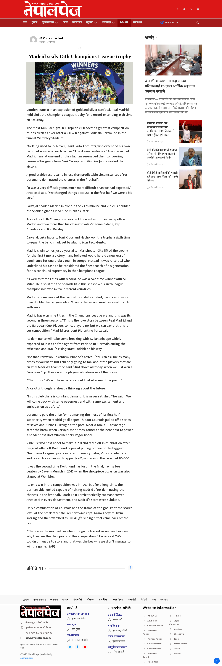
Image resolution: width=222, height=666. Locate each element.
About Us (152, 616)
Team (176, 639)
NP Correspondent (51, 38)
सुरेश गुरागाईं (118, 652)
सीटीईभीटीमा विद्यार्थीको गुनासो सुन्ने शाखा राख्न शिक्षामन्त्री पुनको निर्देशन (162, 177)
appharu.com (26, 658)
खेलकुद (90, 599)
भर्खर (149, 38)
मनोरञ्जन (77, 22)
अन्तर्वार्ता (131, 599)
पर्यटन (65, 599)
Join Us (177, 616)
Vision (177, 649)
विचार (65, 22)
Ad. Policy (152, 621)
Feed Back (152, 662)
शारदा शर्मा (117, 620)
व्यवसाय (54, 599)
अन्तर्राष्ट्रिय (106, 22)
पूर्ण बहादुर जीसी (120, 630)
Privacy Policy (154, 639)
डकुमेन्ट (89, 22)
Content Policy (155, 626)
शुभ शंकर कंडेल (78, 618)
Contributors (154, 649)
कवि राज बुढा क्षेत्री (80, 640)
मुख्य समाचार (48, 22)
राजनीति (103, 599)
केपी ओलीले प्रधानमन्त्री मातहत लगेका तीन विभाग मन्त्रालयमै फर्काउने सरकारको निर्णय (162, 154)
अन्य (153, 599)
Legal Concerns (174, 622)
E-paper (124, 22)
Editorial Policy (150, 632)
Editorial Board (150, 655)
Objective (179, 634)
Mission (178, 629)
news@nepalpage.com (38, 638)
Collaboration (154, 644)
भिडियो (143, 599)
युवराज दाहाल (119, 641)
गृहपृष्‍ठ (34, 22)
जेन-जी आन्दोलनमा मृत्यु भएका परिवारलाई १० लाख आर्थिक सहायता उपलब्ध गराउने (170, 86)
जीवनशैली (77, 599)
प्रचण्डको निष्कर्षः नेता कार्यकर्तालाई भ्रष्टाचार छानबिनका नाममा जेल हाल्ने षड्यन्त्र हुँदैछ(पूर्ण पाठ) (160, 129)
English (137, 22)
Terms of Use (180, 644)
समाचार (164, 599)
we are (177, 653)
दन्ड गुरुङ (76, 629)
